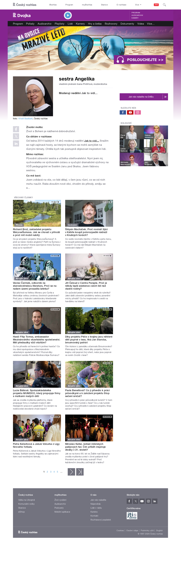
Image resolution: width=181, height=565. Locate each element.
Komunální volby (26, 504)
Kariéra (93, 512)
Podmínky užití (147, 530)
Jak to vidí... (89, 93)
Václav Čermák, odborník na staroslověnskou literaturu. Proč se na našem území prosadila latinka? (34, 286)
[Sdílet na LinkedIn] (16, 143)
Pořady (30, 23)
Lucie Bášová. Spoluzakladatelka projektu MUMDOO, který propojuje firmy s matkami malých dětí (36, 393)
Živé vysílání (60, 500)
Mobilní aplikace (62, 512)
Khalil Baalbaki (26, 118)
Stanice (104, 5)
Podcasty (59, 508)
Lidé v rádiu (96, 508)
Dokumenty (127, 23)
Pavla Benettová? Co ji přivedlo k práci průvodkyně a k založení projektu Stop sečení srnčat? (87, 393)
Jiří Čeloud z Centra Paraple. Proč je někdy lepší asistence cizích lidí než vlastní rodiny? (86, 286)
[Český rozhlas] (24, 5)
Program (69, 5)
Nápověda (95, 504)
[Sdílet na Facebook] (16, 129)
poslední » (80, 472)
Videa (140, 23)
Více (151, 23)
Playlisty (60, 23)
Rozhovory (111, 23)
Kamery (135, 18)
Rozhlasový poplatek (100, 520)
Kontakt (94, 516)
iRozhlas (53, 5)
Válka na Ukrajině (26, 500)
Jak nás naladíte (98, 500)
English (159, 530)
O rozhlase (121, 5)
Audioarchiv (137, 15)
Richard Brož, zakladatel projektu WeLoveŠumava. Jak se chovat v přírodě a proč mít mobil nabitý (36, 232)
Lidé (70, 23)
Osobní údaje (132, 530)
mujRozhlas (87, 5)
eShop (21, 512)
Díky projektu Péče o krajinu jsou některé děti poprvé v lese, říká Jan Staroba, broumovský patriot (88, 339)
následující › (71, 472)
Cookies (120, 530)
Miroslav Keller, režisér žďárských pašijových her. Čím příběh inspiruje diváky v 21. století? (85, 447)
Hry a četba (95, 23)
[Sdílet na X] (16, 136)
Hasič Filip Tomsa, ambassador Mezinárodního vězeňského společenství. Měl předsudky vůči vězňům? (36, 339)
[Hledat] (164, 5)
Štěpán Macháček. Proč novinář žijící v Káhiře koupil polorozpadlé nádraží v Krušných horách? (86, 232)
